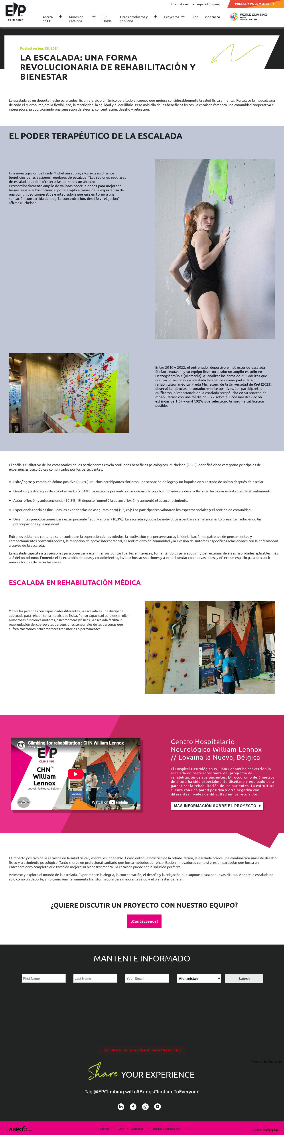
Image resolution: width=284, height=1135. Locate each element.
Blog (195, 17)
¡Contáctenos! (144, 921)
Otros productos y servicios (139, 19)
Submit (244, 979)
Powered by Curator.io (266, 1061)
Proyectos (174, 17)
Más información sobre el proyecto (215, 806)
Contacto (212, 17)
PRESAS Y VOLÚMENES (252, 3)
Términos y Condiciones (165, 1128)
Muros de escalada (82, 19)
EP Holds (107, 19)
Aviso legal (137, 1128)
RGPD (120, 1128)
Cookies (104, 1128)
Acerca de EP (52, 19)
